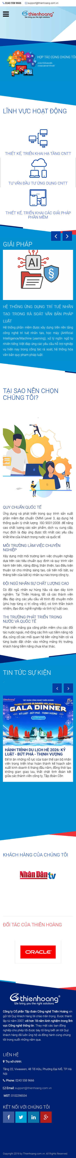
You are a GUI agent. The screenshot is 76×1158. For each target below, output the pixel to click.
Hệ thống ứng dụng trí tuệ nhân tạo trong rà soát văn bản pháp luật (38, 313)
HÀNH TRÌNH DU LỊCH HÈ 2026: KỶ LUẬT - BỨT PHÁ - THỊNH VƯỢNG (35, 751)
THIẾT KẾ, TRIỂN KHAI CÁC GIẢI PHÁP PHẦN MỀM (38, 215)
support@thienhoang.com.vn (43, 3)
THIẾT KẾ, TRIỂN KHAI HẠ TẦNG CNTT (38, 153)
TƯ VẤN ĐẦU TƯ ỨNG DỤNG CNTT (38, 183)
